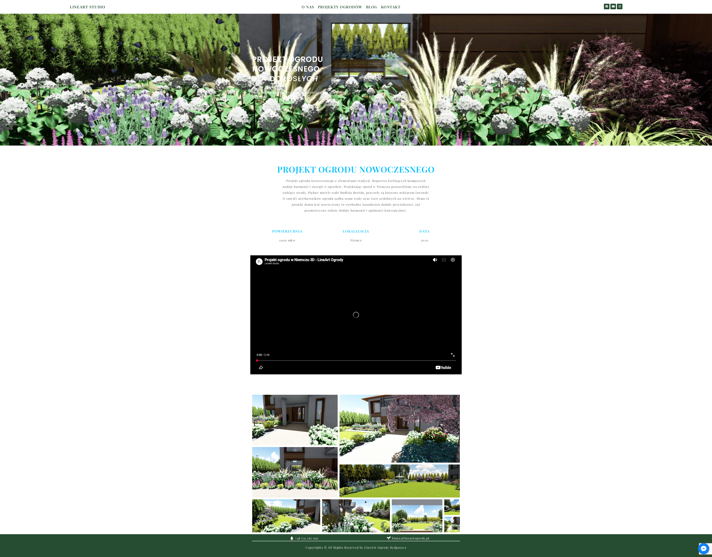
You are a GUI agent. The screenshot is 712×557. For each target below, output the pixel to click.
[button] (295, 420)
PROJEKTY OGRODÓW (340, 6)
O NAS (308, 6)
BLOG (371, 6)
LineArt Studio (88, 6)
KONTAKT (391, 6)
